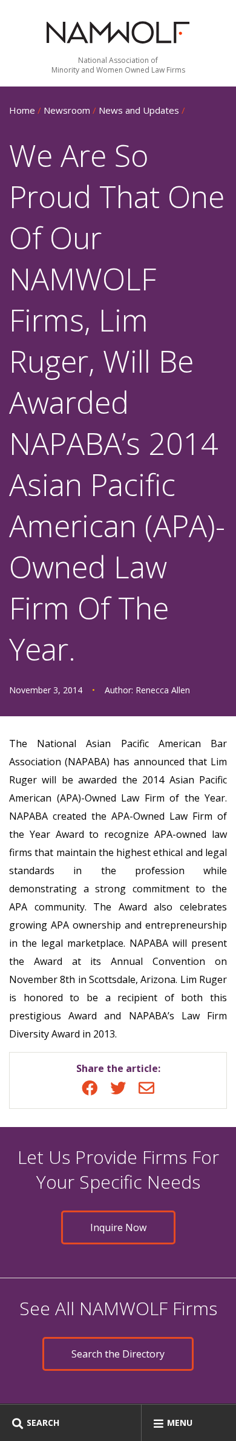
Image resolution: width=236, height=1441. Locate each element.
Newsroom (67, 110)
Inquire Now (118, 1227)
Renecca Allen (163, 690)
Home (22, 110)
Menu (179, 1422)
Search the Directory (118, 1354)
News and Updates (139, 110)
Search (43, 1422)
